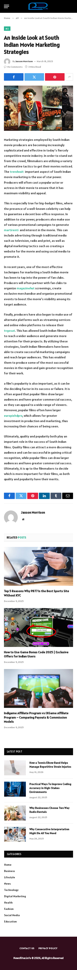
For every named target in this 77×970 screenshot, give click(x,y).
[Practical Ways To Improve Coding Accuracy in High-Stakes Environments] (15, 789)
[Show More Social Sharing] (69, 77)
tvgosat (9, 331)
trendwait (17, 172)
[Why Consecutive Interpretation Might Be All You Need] (15, 834)
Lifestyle (9, 877)
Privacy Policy (47, 948)
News (7, 883)
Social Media (12, 915)
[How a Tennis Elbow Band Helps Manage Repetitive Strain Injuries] (15, 767)
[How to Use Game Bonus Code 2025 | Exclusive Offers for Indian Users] (38, 627)
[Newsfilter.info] (38, 6)
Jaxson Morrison (24, 61)
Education (10, 921)
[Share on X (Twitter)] (34, 77)
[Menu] (6, 6)
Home (7, 864)
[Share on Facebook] (13, 77)
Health (8, 902)
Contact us (27, 948)
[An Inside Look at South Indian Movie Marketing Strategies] (38, 108)
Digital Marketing (15, 896)
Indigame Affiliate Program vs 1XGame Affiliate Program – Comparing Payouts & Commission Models (36, 717)
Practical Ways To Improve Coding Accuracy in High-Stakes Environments (50, 788)
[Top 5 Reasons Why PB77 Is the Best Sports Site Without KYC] (38, 566)
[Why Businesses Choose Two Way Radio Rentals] (15, 813)
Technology (11, 890)
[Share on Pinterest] (55, 77)
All (7, 28)
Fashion (9, 909)
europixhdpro (13, 416)
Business (9, 871)
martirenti (11, 230)
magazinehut (26, 288)
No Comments (15, 66)
